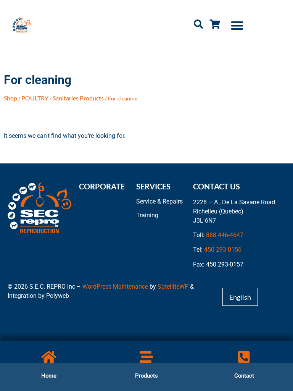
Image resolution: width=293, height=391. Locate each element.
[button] (237, 25)
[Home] (48, 357)
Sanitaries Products (78, 98)
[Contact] (244, 357)
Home (48, 375)
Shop (10, 98)
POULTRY (34, 98)
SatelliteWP (173, 286)
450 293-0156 (222, 249)
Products (146, 375)
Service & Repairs (159, 201)
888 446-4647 (224, 235)
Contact (244, 375)
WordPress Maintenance (115, 286)
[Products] (146, 357)
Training (147, 215)
